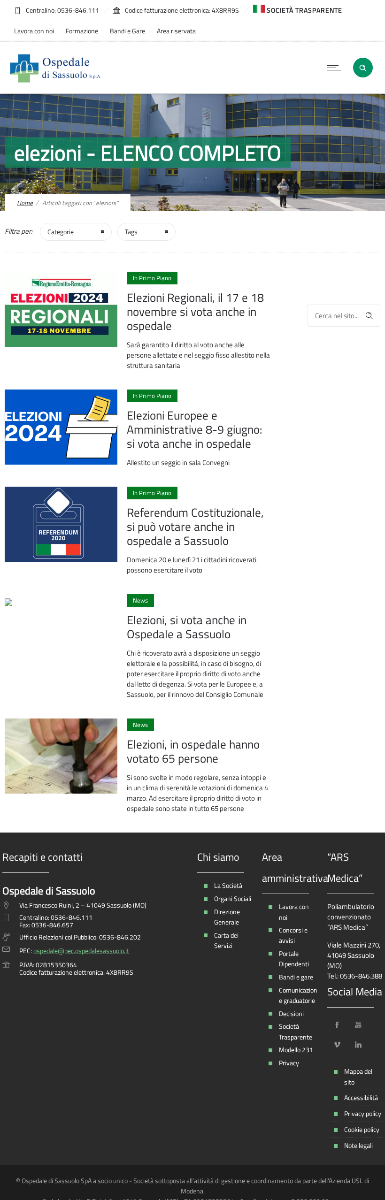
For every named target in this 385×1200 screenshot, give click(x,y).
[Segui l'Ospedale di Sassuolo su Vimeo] (337, 1045)
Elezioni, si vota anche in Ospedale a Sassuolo (186, 627)
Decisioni (291, 1013)
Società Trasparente (295, 1031)
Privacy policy (362, 1113)
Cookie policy (361, 1129)
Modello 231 (296, 1050)
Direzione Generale (227, 917)
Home (25, 202)
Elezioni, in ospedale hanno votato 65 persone (193, 751)
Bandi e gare (296, 977)
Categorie (60, 232)
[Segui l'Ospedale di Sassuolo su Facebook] (337, 1025)
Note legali (358, 1145)
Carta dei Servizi (226, 940)
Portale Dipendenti (294, 958)
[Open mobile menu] (336, 67)
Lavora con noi (34, 31)
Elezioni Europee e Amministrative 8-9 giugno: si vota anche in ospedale (194, 429)
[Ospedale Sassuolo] (55, 67)
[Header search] (363, 66)
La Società (228, 885)
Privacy (289, 1063)
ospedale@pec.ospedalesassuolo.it (81, 950)
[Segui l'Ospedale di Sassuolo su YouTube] (358, 1025)
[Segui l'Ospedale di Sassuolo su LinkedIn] (358, 1045)
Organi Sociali (232, 898)
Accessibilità (361, 1097)
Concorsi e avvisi (293, 935)
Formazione (82, 31)
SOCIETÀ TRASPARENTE (303, 10)
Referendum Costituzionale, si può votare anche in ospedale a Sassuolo (195, 527)
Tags (131, 232)
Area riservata (176, 31)
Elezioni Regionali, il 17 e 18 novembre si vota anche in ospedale (195, 312)
